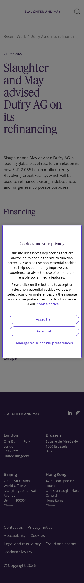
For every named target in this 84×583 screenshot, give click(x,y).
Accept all (44, 319)
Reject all (44, 331)
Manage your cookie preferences (44, 343)
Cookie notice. (48, 304)
